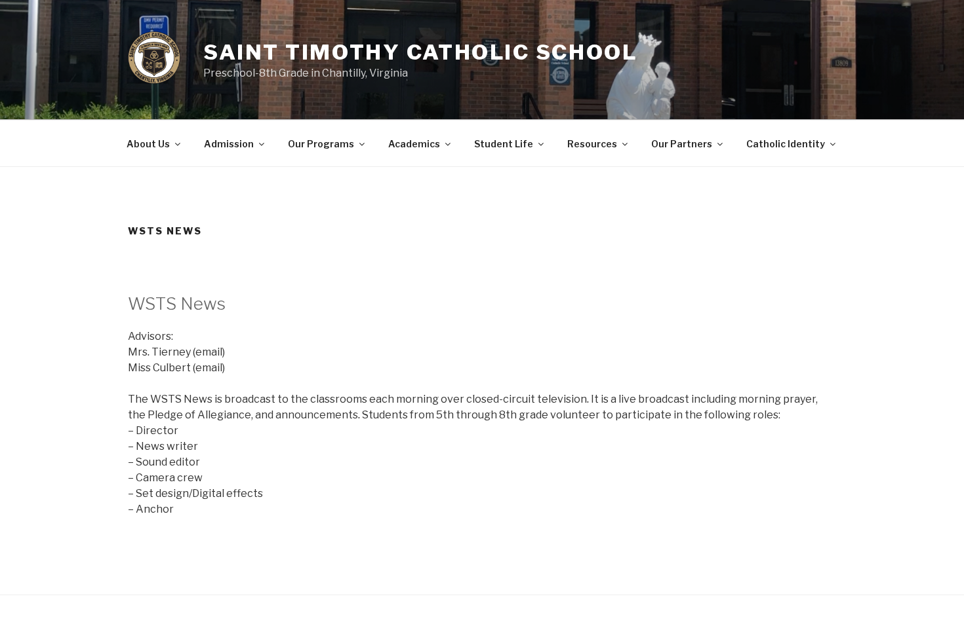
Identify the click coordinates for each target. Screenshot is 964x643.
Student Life (503, 143)
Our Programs (321, 143)
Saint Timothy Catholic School (420, 52)
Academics (414, 143)
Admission (229, 143)
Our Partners (681, 143)
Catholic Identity (785, 143)
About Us (148, 143)
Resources (592, 143)
